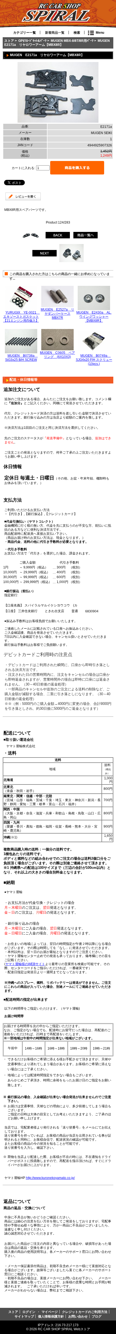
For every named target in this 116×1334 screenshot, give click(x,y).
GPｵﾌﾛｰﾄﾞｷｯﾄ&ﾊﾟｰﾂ (32, 40)
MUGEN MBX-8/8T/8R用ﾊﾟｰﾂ (72, 40)
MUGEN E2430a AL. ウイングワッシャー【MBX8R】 (93, 316)
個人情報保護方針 (51, 1316)
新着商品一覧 (54, 33)
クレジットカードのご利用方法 (84, 1312)
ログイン (28, 1312)
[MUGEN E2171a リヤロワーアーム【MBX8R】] (58, 121)
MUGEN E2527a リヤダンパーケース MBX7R (57, 313)
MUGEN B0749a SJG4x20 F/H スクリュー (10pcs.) (94, 359)
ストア (9, 40)
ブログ (96, 1316)
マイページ (50, 1312)
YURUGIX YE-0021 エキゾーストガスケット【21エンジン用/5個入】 (21, 316)
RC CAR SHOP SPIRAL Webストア (64, 1329)
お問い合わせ (78, 1316)
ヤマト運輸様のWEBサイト (25, 964)
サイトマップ (24, 1316)
